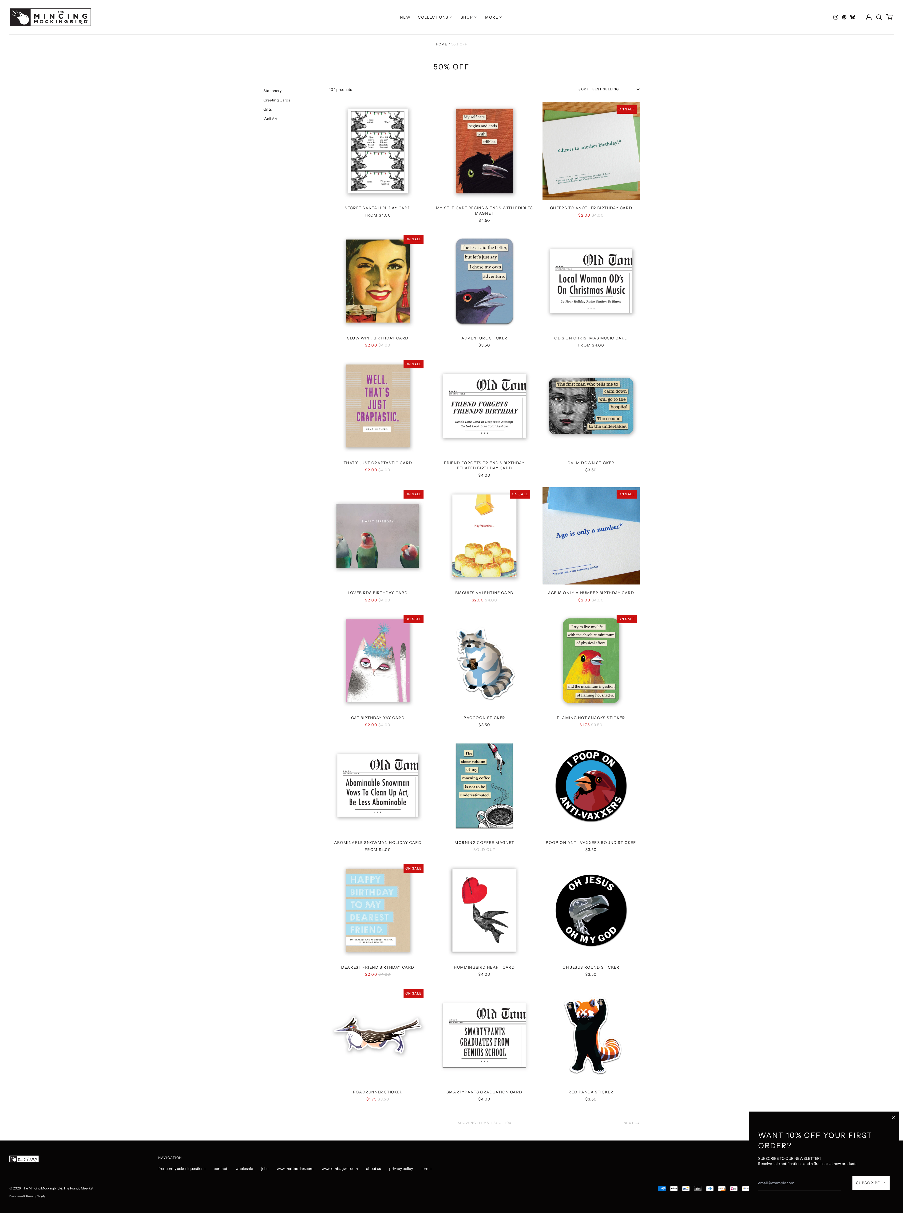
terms (426, 1168)
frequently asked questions (182, 1168)
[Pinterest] (844, 17)
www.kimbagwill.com (340, 1168)
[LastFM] (852, 17)
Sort (583, 89)
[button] (879, 17)
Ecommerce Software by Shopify (27, 1196)
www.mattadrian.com (295, 1168)
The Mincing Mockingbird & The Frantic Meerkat (57, 1188)
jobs (265, 1168)
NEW (405, 17)
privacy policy (401, 1168)
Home (442, 44)
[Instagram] (835, 17)
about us (373, 1168)
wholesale (244, 1168)
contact (220, 1168)
